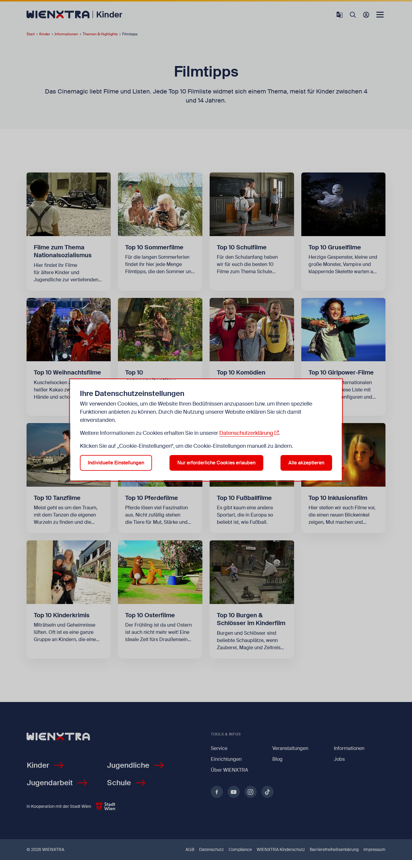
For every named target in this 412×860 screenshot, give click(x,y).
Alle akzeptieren (306, 463)
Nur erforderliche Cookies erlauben (216, 463)
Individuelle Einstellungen (116, 463)
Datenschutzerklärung (246, 433)
